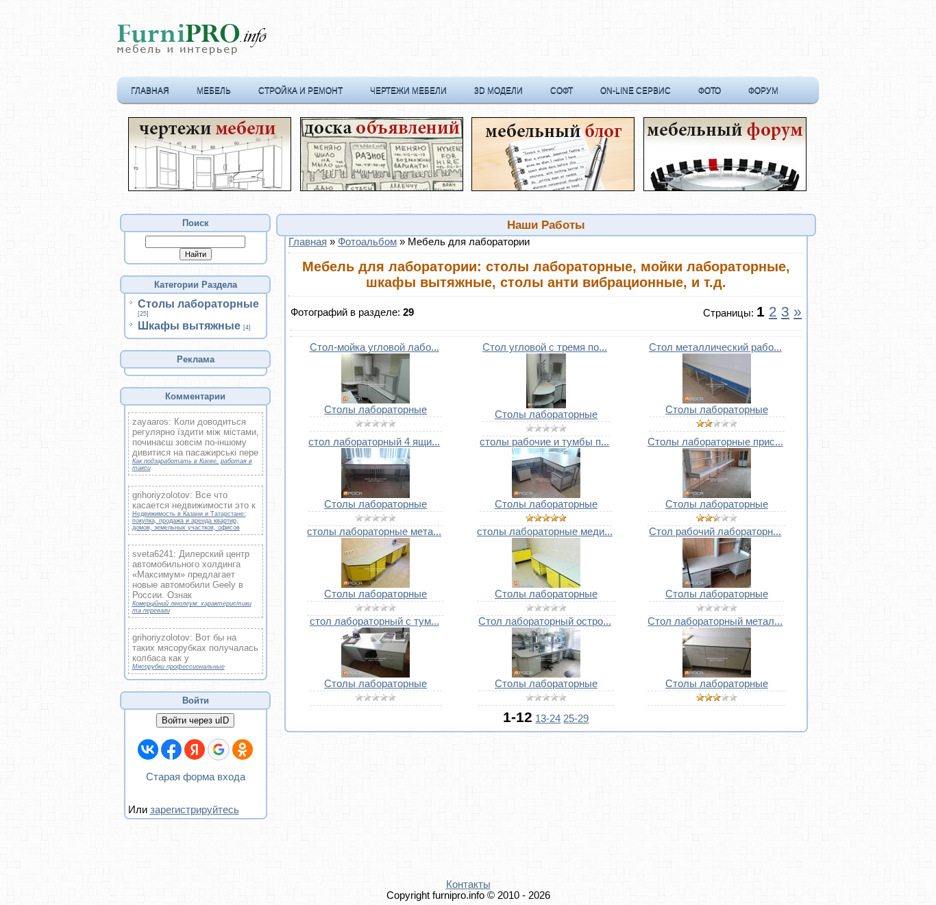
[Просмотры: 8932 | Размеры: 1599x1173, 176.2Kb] (375, 674)
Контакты (468, 884)
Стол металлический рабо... (715, 347)
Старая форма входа (195, 776)
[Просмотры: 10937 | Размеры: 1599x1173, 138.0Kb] (716, 400)
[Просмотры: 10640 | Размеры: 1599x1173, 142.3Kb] (375, 400)
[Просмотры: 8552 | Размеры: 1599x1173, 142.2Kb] (716, 674)
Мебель (214, 90)
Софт (561, 90)
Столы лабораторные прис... (715, 441)
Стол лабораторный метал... (715, 621)
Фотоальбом (367, 241)
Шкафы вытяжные (189, 326)
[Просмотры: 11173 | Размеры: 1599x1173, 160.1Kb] (546, 494)
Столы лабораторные (198, 304)
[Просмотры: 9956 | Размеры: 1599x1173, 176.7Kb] (716, 584)
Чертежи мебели (408, 90)
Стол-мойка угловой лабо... (374, 347)
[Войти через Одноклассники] (242, 749)
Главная (150, 90)
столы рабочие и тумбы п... (544, 441)
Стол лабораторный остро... (544, 621)
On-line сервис (635, 90)
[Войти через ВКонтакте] (148, 749)
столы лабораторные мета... (374, 531)
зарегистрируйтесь (194, 809)
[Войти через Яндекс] (194, 749)
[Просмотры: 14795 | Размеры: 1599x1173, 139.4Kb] (375, 584)
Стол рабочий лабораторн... (715, 531)
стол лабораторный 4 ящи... (374, 441)
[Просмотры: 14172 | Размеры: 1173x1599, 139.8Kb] (546, 404)
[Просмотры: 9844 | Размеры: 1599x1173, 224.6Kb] (546, 674)
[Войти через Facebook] (171, 749)
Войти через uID (195, 720)
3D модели (498, 90)
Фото (709, 90)
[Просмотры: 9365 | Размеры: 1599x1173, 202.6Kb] (716, 494)
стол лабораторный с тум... (374, 621)
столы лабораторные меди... (545, 531)
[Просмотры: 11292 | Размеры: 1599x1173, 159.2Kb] (375, 494)
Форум (763, 90)
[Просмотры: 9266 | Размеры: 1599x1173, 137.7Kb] (546, 584)
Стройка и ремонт (300, 90)
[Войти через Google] (219, 749)
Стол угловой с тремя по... (544, 347)
